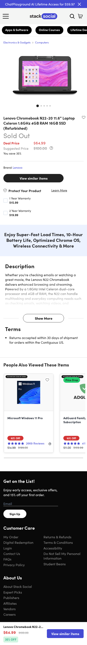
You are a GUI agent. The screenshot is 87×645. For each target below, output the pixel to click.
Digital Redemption (18, 542)
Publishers (11, 597)
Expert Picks (12, 592)
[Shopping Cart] (80, 16)
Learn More (59, 190)
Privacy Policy (14, 564)
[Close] (79, 4)
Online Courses (49, 30)
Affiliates (10, 603)
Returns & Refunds (57, 537)
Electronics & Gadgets (17, 42)
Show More (43, 318)
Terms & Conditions (58, 542)
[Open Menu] (7, 16)
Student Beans (55, 564)
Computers (42, 42)
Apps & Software (16, 30)
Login (7, 548)
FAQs (7, 559)
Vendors (9, 608)
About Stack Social (17, 586)
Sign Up (15, 514)
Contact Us (11, 553)
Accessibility (53, 548)
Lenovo (17, 167)
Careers (9, 614)
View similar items (34, 178)
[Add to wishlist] (83, 117)
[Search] (72, 16)
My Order (10, 537)
